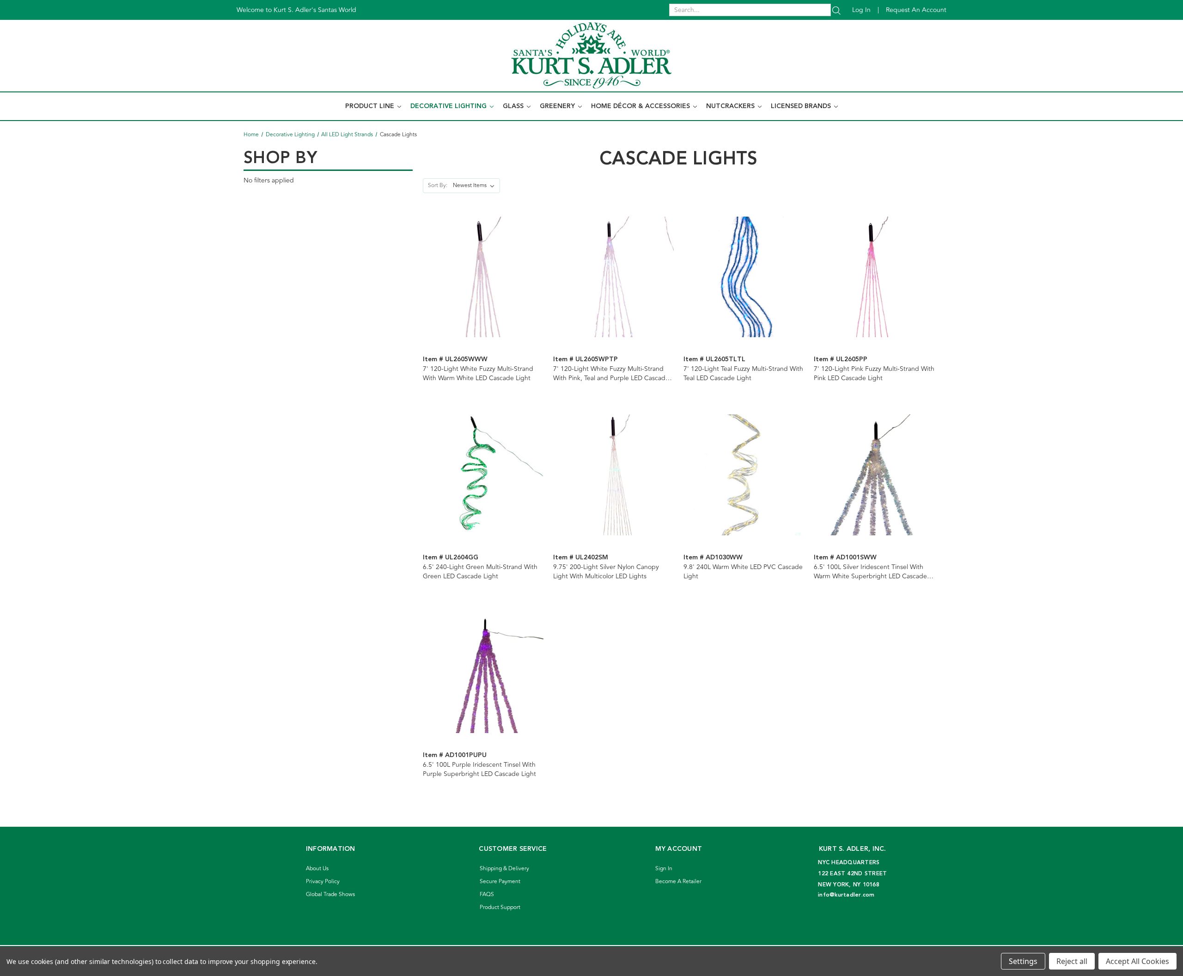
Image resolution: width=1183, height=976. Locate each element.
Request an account (916, 10)
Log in (861, 10)
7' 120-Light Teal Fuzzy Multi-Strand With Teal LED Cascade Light (743, 373)
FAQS (487, 894)
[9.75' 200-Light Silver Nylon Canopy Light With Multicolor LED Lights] (613, 474)
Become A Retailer (678, 881)
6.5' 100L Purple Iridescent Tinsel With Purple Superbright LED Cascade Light (479, 769)
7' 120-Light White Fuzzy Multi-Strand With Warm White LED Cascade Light (478, 373)
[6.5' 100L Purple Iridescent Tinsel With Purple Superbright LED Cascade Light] (483, 672)
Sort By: (437, 185)
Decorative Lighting (449, 106)
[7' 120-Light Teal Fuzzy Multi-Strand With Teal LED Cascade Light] (743, 277)
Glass (514, 106)
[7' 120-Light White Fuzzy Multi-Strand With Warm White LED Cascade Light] (483, 277)
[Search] (836, 10)
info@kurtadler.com (846, 895)
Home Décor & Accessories (641, 106)
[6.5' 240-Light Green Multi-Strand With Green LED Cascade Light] (483, 474)
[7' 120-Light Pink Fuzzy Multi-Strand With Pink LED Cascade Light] (874, 277)
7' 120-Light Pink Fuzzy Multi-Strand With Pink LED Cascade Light (874, 373)
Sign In (663, 868)
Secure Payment (500, 881)
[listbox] (475, 186)
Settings (1023, 961)
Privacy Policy (323, 881)
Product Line (370, 106)
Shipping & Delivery (504, 868)
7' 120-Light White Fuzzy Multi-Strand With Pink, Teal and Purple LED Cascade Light (611, 373)
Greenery (558, 106)
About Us (317, 868)
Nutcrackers (731, 106)
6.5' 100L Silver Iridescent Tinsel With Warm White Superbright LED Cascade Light (870, 572)
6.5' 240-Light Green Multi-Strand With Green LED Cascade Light (480, 572)
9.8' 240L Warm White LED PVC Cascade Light (743, 572)
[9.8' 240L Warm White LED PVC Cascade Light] (743, 474)
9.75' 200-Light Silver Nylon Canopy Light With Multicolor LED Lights (606, 572)
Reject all (1071, 961)
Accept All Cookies (1137, 961)
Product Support (500, 907)
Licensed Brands (802, 106)
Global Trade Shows (330, 894)
